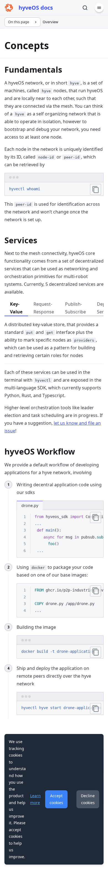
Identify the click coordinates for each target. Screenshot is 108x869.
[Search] (85, 7)
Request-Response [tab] (44, 308)
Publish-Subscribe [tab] (75, 308)
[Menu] (99, 7)
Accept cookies (56, 799)
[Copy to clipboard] (95, 189)
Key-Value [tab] (16, 308)
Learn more (35, 799)
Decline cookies (88, 799)
